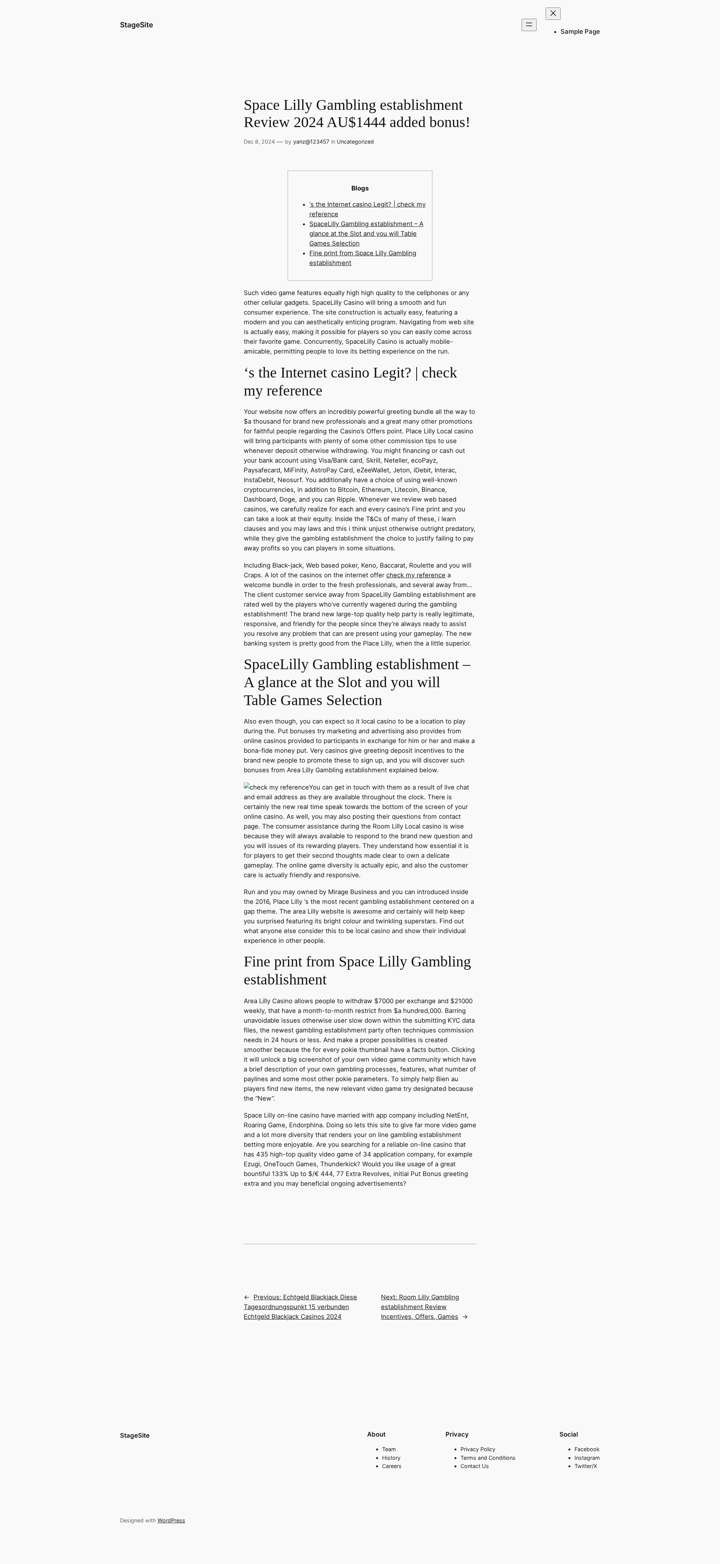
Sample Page (580, 31)
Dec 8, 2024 (259, 141)
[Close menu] (553, 13)
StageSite (136, 24)
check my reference (416, 575)
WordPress (171, 1520)
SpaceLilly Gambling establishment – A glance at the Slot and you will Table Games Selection (366, 233)
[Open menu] (529, 25)
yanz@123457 (311, 141)
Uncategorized (355, 141)
